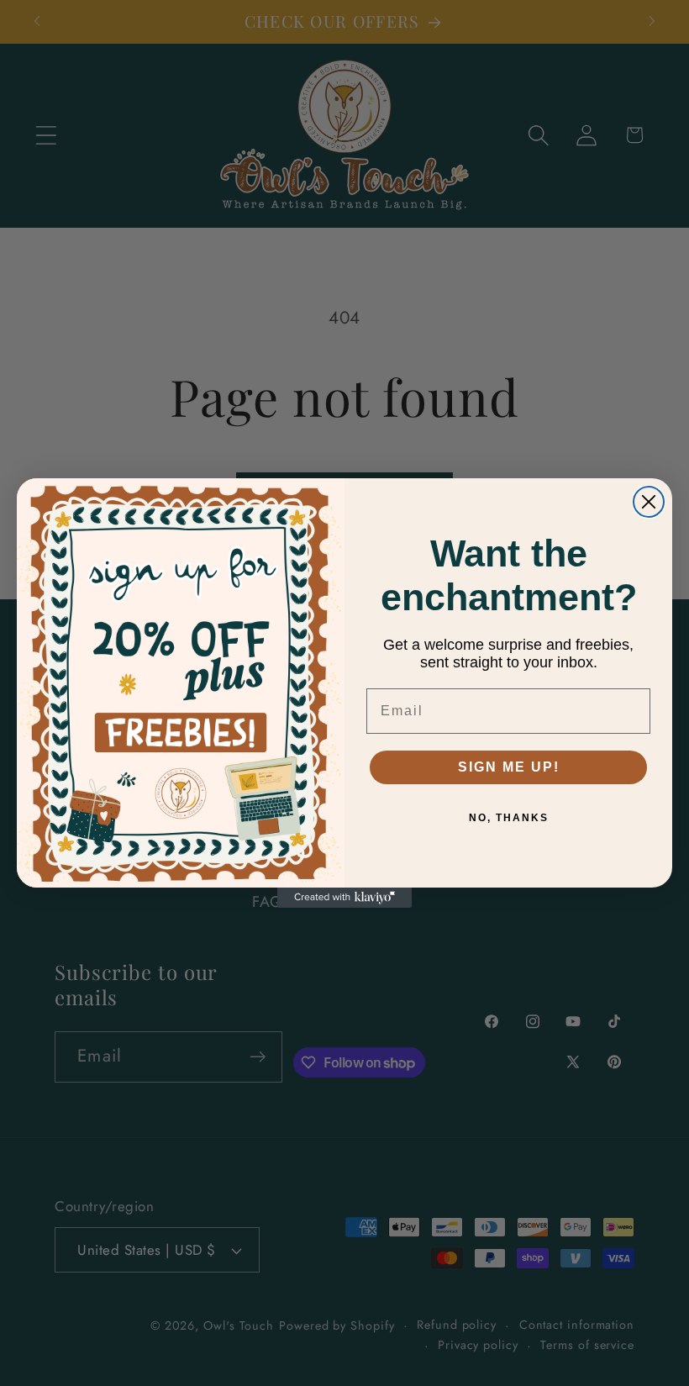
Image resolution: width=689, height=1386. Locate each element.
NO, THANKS (509, 818)
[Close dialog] (649, 502)
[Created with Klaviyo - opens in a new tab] (344, 898)
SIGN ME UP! (509, 767)
